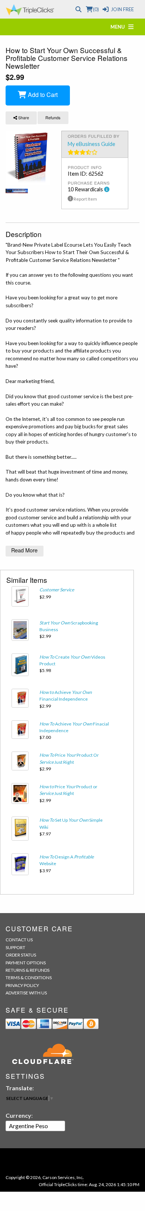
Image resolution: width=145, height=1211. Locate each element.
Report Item (85, 199)
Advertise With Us (26, 993)
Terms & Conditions (29, 977)
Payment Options (26, 962)
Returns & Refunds (27, 970)
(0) (96, 9)
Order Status (21, 955)
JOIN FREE (122, 9)
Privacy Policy (22, 985)
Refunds (53, 117)
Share (23, 117)
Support (15, 947)
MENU (119, 27)
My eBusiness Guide (91, 144)
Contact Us (19, 939)
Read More (24, 550)
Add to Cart (42, 94)
